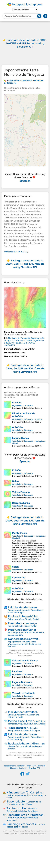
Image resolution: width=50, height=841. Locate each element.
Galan (15, 481)
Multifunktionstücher (22, 629)
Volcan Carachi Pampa (25, 660)
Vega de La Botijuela (23, 693)
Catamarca (28, 405)
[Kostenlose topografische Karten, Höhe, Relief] (5, 80)
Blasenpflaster (16, 801)
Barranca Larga (21, 502)
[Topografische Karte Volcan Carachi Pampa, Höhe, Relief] (7, 663)
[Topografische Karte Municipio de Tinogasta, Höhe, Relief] (25, 307)
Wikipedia (8, 252)
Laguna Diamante (22, 682)
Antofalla (38, 419)
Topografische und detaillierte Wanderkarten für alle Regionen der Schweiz (24, 644)
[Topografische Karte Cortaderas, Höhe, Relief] (7, 580)
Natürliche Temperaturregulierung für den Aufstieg (26, 722)
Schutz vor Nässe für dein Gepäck (23, 619)
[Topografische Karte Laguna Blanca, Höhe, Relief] (7, 442)
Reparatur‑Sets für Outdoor (25, 815)
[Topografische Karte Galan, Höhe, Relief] (7, 484)
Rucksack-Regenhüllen (23, 743)
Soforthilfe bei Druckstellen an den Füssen (24, 803)
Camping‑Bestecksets (21, 824)
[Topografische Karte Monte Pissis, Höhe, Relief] (7, 547)
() (24, 341)
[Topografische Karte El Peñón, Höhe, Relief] (7, 405)
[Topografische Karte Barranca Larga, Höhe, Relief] (7, 505)
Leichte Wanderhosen (22, 607)
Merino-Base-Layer (21, 721)
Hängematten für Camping (24, 792)
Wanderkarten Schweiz (23, 639)
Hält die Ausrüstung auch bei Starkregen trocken (26, 746)
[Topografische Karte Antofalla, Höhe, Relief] (7, 430)
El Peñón (17, 402)
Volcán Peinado (21, 492)
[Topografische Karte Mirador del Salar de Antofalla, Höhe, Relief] (7, 417)
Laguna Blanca (20, 438)
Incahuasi (17, 671)
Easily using (26, 43)
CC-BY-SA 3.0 (20, 252)
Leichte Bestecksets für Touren (26, 825)
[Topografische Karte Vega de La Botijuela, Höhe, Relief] (7, 696)
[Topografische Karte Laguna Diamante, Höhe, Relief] (7, 685)
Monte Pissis (19, 533)
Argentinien (17, 405)
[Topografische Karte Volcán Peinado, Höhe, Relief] (7, 495)
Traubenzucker (18, 727)
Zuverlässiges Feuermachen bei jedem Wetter (22, 624)
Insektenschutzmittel (22, 712)
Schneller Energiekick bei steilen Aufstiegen (24, 729)
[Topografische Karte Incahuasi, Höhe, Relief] (7, 674)
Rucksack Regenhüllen (23, 616)
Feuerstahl (15, 623)
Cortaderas (18, 577)
